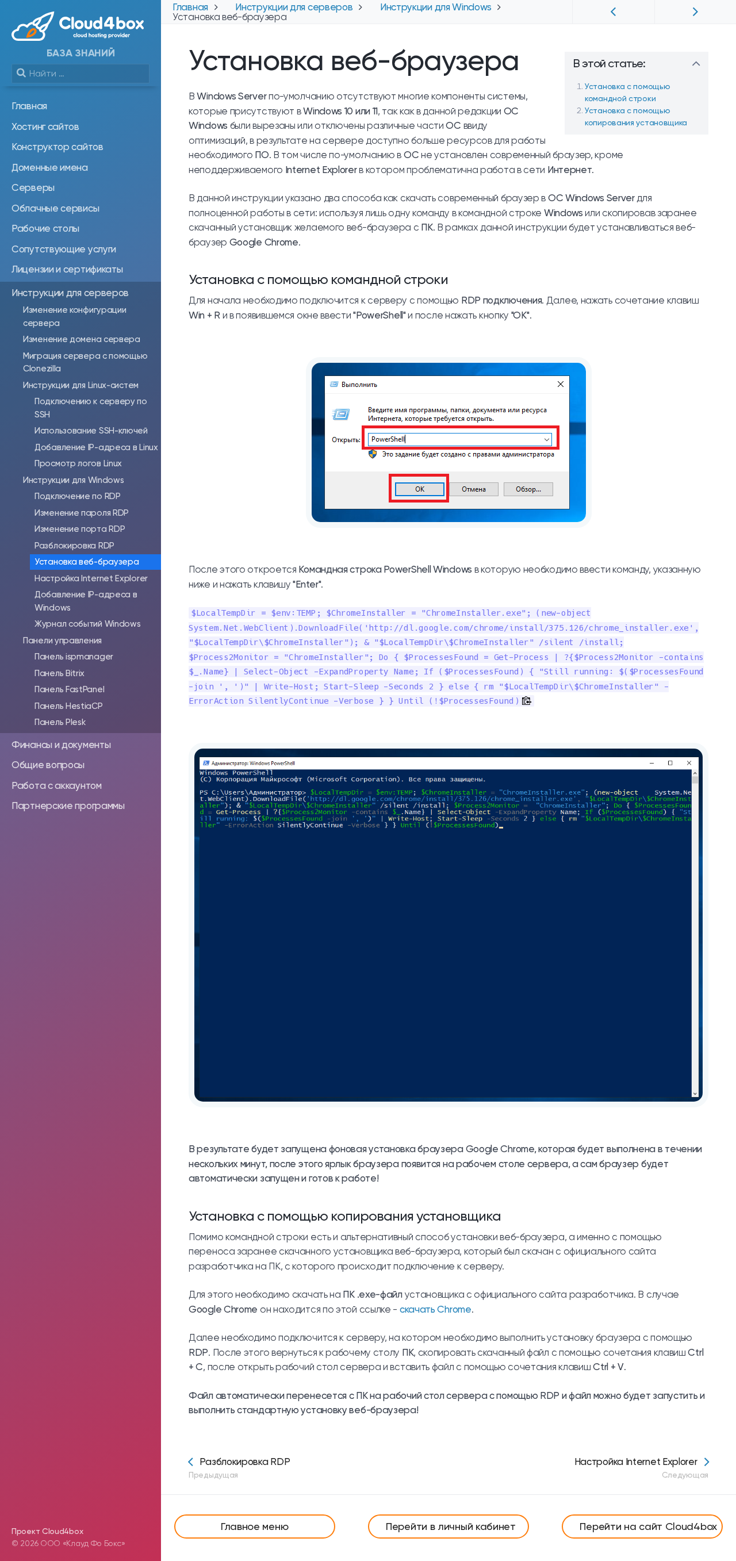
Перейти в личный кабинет (451, 1526)
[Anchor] (539, 63)
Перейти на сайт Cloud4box (648, 1526)
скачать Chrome (435, 1309)
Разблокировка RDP (239, 1468)
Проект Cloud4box (47, 1531)
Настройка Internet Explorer (641, 1468)
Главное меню (254, 1526)
